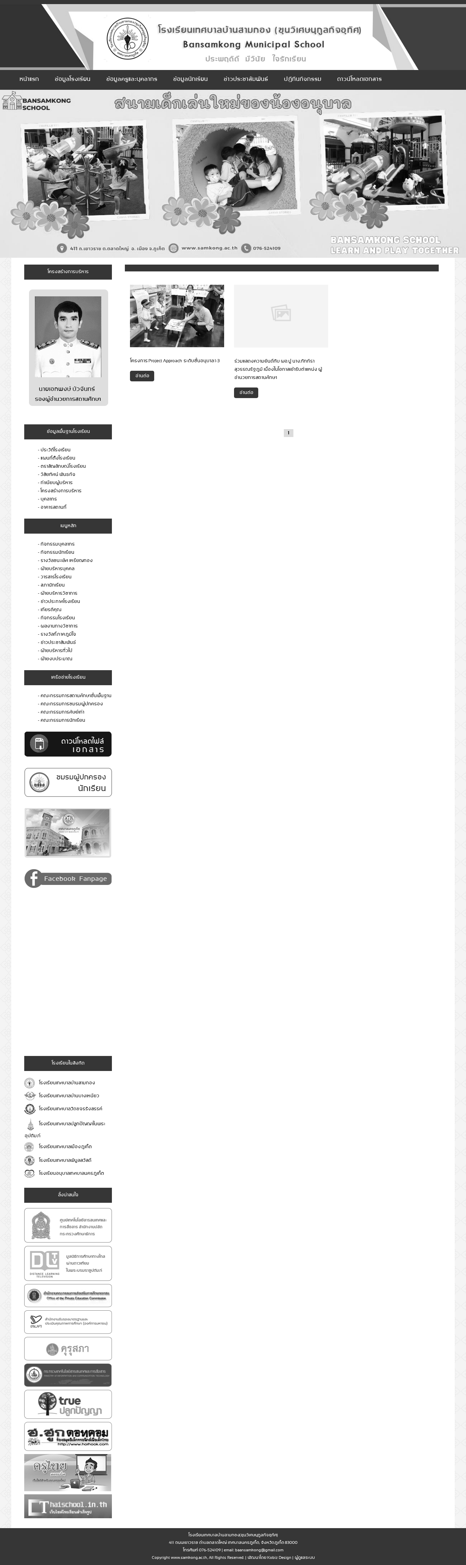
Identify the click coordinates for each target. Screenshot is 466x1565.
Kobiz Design (279, 1557)
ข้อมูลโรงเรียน (72, 79)
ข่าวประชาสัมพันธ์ (245, 79)
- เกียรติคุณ (49, 610)
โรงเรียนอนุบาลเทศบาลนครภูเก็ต (71, 1174)
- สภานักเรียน (51, 585)
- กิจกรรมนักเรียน (56, 552)
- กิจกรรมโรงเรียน (56, 618)
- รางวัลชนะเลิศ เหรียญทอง (65, 561)
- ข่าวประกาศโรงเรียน (59, 602)
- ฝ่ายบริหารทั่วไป (55, 651)
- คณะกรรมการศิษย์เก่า (61, 712)
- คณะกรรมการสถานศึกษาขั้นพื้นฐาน (74, 696)
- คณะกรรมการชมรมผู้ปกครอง (70, 704)
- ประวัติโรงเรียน (54, 450)
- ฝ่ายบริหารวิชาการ (57, 593)
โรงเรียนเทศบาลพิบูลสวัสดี (64, 1161)
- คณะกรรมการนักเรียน (61, 720)
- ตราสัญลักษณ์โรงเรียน (62, 466)
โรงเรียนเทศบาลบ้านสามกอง (66, 1083)
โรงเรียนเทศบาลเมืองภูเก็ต (64, 1147)
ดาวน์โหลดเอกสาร (359, 79)
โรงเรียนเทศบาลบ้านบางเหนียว (68, 1096)
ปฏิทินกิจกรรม (302, 79)
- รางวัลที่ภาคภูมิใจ (57, 634)
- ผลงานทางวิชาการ (57, 626)
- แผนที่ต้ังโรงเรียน (56, 458)
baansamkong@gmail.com (259, 1550)
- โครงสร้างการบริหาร (59, 491)
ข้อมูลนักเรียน (190, 79)
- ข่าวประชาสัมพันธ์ (57, 643)
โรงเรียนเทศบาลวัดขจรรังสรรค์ (70, 1109)
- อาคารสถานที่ (52, 507)
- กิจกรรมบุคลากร (56, 544)
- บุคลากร (47, 499)
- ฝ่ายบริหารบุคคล (56, 569)
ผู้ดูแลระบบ (304, 1557)
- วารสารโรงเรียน (54, 577)
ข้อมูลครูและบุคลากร (131, 79)
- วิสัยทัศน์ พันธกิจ (56, 475)
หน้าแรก (29, 79)
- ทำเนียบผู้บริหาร (55, 483)
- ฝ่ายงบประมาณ (55, 659)
